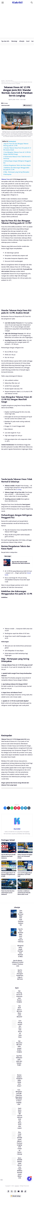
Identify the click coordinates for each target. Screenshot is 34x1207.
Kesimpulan (7, 174)
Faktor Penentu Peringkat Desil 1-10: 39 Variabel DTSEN (25, 856)
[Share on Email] (15, 808)
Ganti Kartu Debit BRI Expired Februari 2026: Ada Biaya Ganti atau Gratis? (19, 1118)
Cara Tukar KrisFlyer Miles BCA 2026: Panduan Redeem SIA (20, 917)
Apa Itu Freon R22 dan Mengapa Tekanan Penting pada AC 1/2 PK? (15, 145)
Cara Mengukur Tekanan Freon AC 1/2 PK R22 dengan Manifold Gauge (17, 153)
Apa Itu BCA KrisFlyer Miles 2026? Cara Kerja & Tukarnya (20, 935)
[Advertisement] (17, 22)
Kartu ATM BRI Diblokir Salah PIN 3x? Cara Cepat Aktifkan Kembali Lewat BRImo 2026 (19, 1168)
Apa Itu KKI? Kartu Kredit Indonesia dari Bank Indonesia (21, 562)
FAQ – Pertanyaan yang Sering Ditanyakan (16, 172)
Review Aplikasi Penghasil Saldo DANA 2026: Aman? (19, 1080)
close (1, 1180)
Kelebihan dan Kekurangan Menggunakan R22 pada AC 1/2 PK (16, 169)
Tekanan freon (5, 179)
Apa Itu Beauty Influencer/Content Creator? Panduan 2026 (17, 963)
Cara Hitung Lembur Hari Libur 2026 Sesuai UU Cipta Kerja (20, 1029)
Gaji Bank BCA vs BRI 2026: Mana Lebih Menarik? (19, 1011)
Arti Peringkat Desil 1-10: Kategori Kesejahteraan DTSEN (8, 874)
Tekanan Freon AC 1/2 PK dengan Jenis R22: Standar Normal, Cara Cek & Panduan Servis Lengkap (17, 91)
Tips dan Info (5, 41)
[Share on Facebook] (5, 808)
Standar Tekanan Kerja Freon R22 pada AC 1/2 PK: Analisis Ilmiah (17, 149)
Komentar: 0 (28, 105)
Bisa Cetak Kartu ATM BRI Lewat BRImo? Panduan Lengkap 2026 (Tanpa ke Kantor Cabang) (19, 1143)
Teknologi (14, 41)
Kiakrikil (17, 2)
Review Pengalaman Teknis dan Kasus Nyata (17, 165)
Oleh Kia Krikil (5, 105)
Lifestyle (21, 41)
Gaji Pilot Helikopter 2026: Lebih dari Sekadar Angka (19, 1060)
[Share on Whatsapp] (11, 808)
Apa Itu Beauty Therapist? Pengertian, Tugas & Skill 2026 (19, 974)
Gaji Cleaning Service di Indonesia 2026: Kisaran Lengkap (19, 996)
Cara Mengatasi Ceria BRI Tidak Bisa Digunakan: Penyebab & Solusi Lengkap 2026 (18, 1097)
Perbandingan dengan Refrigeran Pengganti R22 (17, 162)
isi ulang (18, 489)
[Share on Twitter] (8, 808)
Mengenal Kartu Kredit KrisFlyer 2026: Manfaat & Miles (20, 951)
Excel (27, 41)
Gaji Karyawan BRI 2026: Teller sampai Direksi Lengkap (19, 1046)
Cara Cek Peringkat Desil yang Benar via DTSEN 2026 (25, 874)
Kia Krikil (17, 829)
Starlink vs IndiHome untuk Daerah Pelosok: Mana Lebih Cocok (24, 892)
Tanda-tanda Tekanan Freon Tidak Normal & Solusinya (17, 157)
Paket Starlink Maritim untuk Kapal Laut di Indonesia (7, 892)
